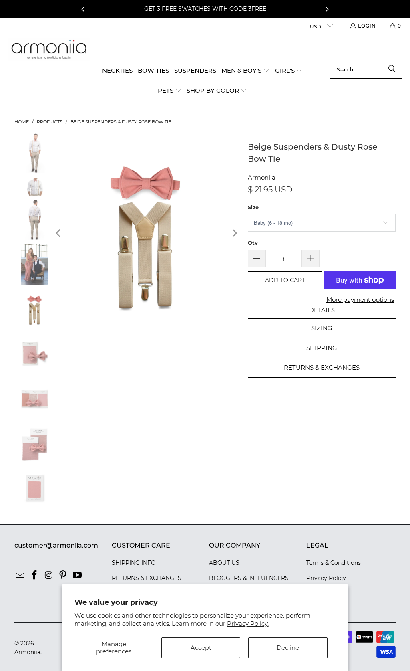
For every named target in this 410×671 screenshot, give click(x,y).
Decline (288, 647)
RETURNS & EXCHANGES (146, 578)
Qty (253, 242)
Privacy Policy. (248, 623)
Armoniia (261, 177)
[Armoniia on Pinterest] (63, 575)
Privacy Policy (326, 578)
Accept (201, 647)
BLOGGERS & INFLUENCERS (249, 578)
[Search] (392, 70)
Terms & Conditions (333, 562)
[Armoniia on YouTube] (77, 575)
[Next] (327, 9)
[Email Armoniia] (20, 575)
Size (253, 207)
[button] (245, 71)
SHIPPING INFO (134, 562)
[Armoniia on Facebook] (34, 575)
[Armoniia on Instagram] (49, 575)
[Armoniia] (49, 49)
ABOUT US (224, 562)
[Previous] (83, 9)
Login (367, 26)
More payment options (360, 299)
